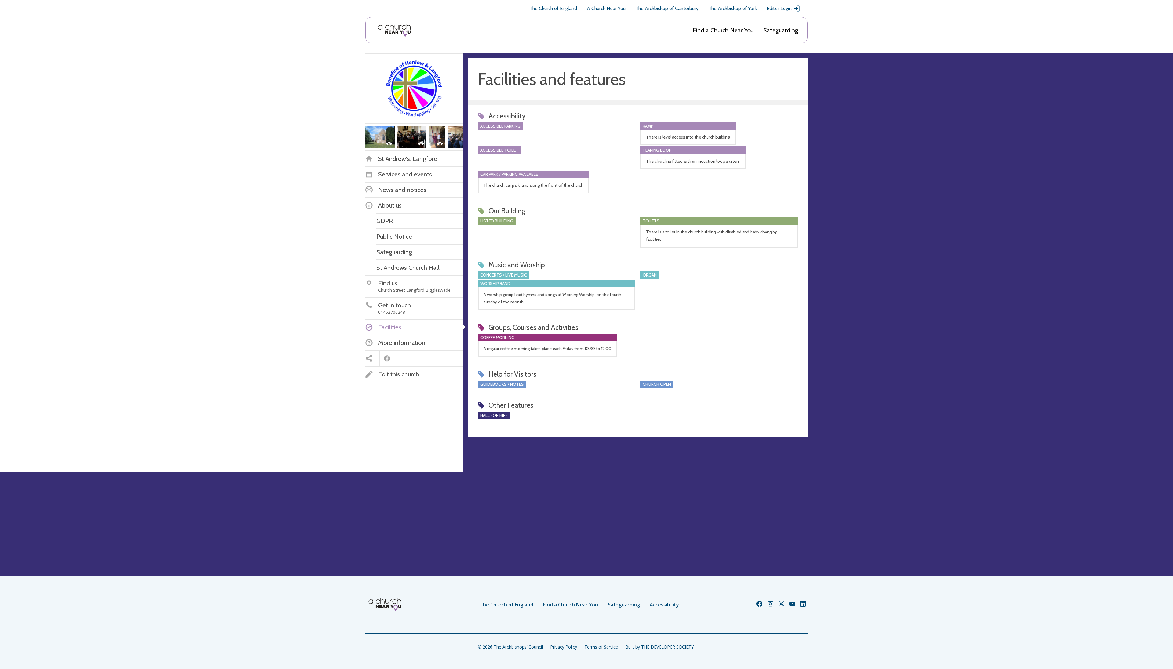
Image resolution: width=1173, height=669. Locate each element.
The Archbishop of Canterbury (667, 8)
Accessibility (664, 604)
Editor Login (779, 8)
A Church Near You (606, 8)
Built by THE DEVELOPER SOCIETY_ (660, 647)
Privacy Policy (563, 647)
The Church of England (553, 8)
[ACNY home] (394, 30)
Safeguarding (780, 30)
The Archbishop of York (732, 8)
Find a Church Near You (723, 30)
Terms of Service (601, 647)
